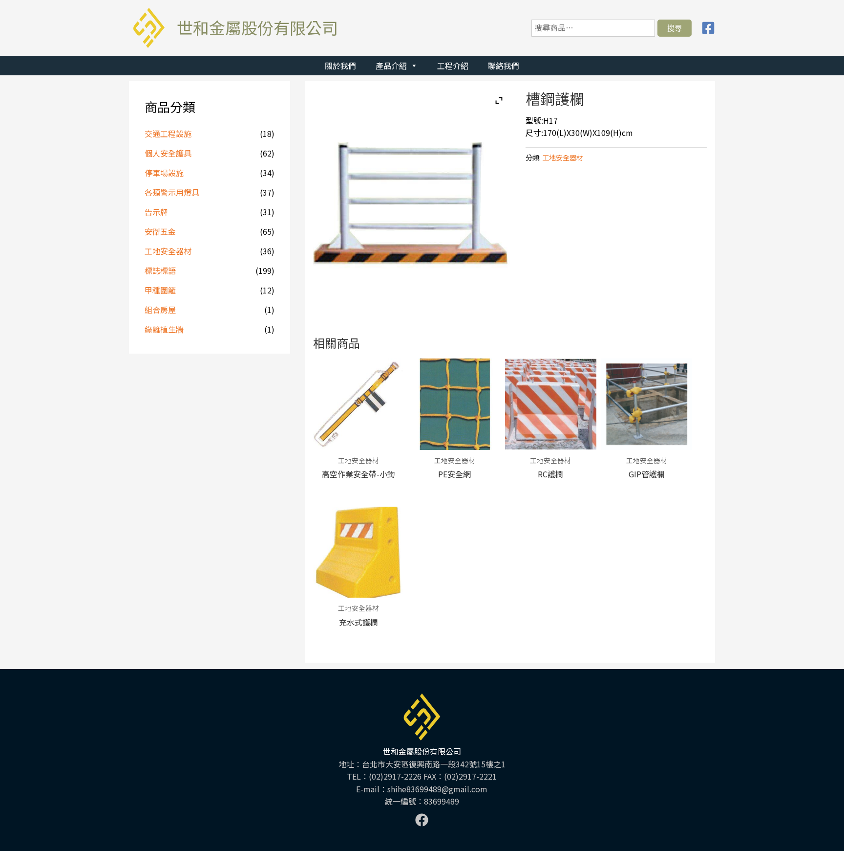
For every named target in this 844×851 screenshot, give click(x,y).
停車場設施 (164, 173)
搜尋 (674, 28)
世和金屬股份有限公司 (257, 27)
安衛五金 (160, 231)
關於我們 (340, 65)
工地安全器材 (168, 251)
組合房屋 (160, 309)
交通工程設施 (168, 133)
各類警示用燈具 (172, 192)
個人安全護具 (168, 153)
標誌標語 (160, 270)
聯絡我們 (503, 65)
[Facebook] (708, 28)
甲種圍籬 (160, 290)
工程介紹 (452, 65)
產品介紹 (391, 65)
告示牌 (156, 212)
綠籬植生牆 (164, 329)
